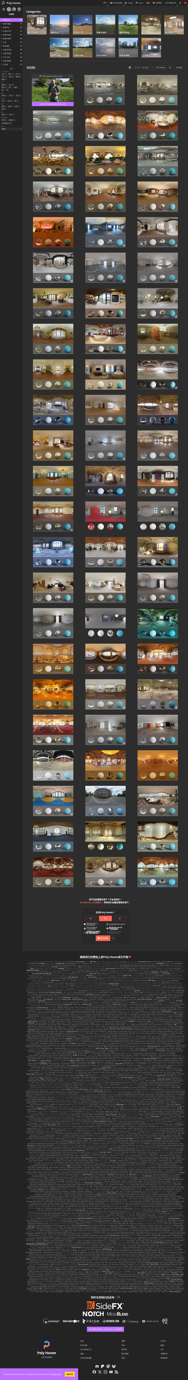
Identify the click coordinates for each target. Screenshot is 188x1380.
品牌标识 (164, 1353)
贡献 (123, 1341)
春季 (4, 106)
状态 (123, 1358)
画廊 (148, 3)
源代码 (124, 1349)
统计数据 (125, 1353)
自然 (4, 95)
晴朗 (4, 85)
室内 (4, 114)
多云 (11, 85)
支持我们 (158, 3)
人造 (11, 95)
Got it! (70, 1374)
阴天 (4, 87)
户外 (11, 114)
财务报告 (164, 1358)
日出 (4, 74)
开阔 (4, 120)
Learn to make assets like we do (53, 104)
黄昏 (18, 77)
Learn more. (56, 1374)
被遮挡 (12, 120)
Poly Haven (14, 3)
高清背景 (7, 123)
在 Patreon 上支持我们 (91, 902)
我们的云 (92, 932)
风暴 (16, 87)
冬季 (4, 109)
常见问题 (83, 1345)
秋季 (17, 106)
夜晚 (4, 79)
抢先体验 (112, 924)
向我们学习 (113, 932)
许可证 (163, 1341)
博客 (82, 1354)
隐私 (162, 1345)
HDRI (31, 67)
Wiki (123, 1345)
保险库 (94, 927)
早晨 (10, 74)
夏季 (10, 106)
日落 (11, 77)
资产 (105, 3)
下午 (4, 77)
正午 (17, 74)
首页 (82, 1341)
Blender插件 (117, 3)
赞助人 (97, 957)
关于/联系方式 (170, 3)
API (162, 1349)
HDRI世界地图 (85, 1358)
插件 (116, 929)
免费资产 (92, 925)
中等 (10, 101)
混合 (18, 95)
